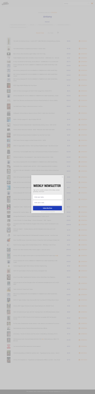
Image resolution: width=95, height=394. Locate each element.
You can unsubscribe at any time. (48, 211)
